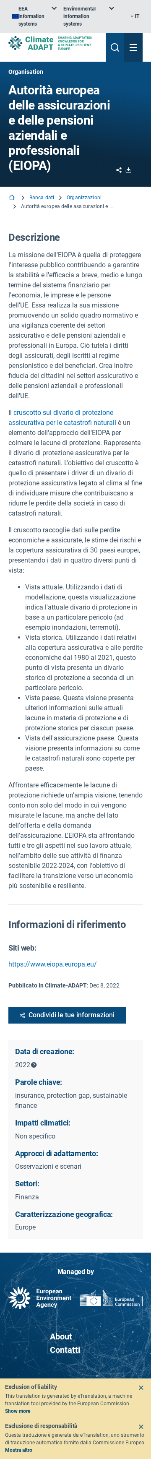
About (61, 1336)
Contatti (65, 1350)
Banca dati (41, 198)
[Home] (12, 198)
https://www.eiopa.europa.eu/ (52, 964)
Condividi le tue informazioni (72, 1015)
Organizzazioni (84, 198)
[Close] (141, 1387)
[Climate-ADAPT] (53, 43)
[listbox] (34, 16)
